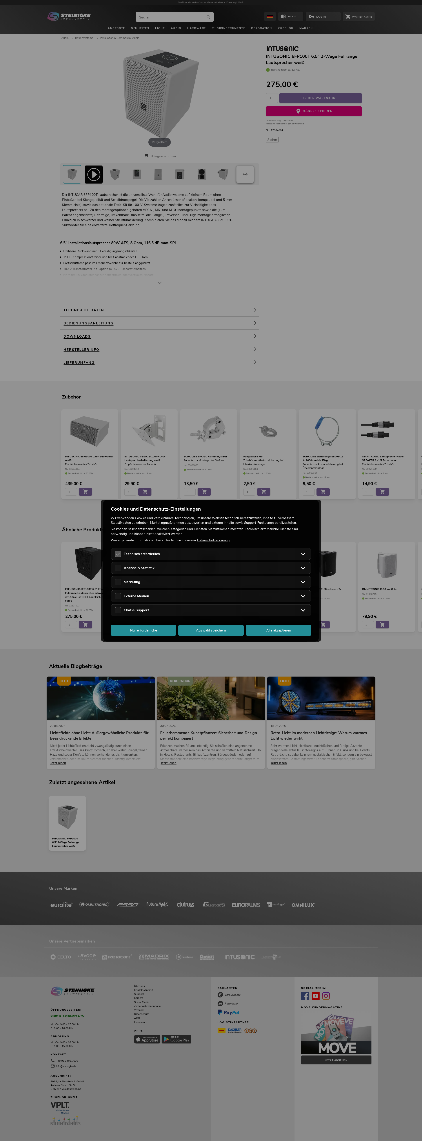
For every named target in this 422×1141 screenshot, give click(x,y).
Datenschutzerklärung (213, 540)
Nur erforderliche (143, 630)
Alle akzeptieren (278, 630)
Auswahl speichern (211, 630)
